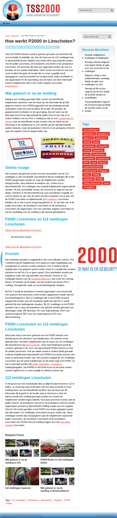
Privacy (112, 515)
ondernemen (11, 86)
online (87, 175)
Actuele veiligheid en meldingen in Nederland (96, 56)
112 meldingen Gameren (18, 488)
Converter (102, 146)
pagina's (103, 515)
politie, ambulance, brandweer (47, 364)
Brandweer (46, 500)
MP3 (86, 162)
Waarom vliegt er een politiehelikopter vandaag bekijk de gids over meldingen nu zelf (97, 80)
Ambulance (33, 500)
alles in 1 (88, 138)
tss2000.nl (6, 515)
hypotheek (89, 158)
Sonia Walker (14, 47)
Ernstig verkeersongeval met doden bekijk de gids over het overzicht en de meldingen (97, 66)
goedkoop (98, 150)
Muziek (102, 162)
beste (96, 142)
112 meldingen (18, 500)
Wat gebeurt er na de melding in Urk (16, 461)
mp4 (94, 162)
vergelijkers (89, 187)
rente (106, 183)
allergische (103, 134)
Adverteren (89, 134)
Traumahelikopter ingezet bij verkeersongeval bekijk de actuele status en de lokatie (98, 106)
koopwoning (103, 158)
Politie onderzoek (92, 183)
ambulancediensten (41, 278)
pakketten (88, 179)
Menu (7, 23)
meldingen (52, 199)
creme (87, 150)
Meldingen (52, 47)
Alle (98, 515)
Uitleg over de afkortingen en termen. (23, 230)
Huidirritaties (99, 154)
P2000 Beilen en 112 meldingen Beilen (57, 461)
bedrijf (87, 142)
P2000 (67, 500)
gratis (86, 154)
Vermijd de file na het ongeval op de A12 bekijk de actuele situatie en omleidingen (97, 93)
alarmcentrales (32, 345)
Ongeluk (57, 500)
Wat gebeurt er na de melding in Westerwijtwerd (55, 489)
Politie (9, 503)
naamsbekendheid (93, 166)
